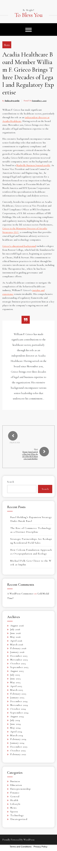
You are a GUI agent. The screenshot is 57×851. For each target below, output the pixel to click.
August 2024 (17, 716)
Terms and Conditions (21, 846)
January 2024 (17, 743)
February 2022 (18, 754)
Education (16, 785)
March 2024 (16, 735)
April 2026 (16, 640)
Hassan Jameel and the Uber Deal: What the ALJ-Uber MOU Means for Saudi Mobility (30, 455)
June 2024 (15, 724)
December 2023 (18, 746)
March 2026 (16, 644)
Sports (14, 811)
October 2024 (18, 708)
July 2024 (15, 720)
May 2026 (15, 637)
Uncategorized (18, 819)
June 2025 (15, 678)
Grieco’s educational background (19, 246)
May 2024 (15, 727)
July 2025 (15, 674)
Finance (14, 792)
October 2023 (18, 750)
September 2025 (19, 667)
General (14, 796)
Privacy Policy (40, 846)
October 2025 (18, 663)
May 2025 (15, 682)
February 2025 (18, 693)
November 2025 (19, 659)
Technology (17, 815)
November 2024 (19, 705)
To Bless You (28, 15)
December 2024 (19, 701)
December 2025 (19, 655)
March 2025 (16, 690)
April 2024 (16, 731)
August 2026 (17, 625)
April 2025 (16, 686)
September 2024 (19, 712)
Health (14, 800)
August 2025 (17, 671)
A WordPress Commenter (20, 593)
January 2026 (17, 652)
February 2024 (18, 739)
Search (10, 481)
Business (15, 781)
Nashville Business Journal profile (33, 165)
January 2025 (17, 697)
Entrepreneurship (20, 788)
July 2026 (15, 629)
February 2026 (18, 648)
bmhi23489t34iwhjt (12, 101)
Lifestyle (15, 804)
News (7, 44)
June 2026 (15, 633)
